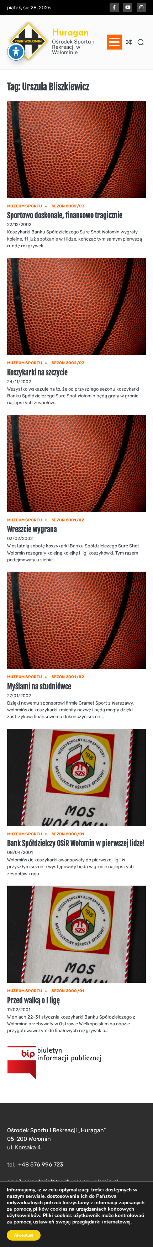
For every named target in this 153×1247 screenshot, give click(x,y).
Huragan (70, 32)
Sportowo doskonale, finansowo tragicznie (64, 215)
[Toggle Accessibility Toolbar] (16, 51)
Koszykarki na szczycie (37, 372)
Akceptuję (23, 1235)
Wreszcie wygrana (32, 529)
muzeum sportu (24, 206)
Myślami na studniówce (39, 686)
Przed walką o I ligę (33, 1000)
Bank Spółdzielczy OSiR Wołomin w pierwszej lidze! (76, 843)
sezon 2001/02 (68, 520)
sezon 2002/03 (68, 206)
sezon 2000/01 (68, 834)
